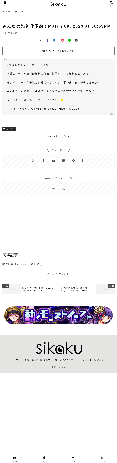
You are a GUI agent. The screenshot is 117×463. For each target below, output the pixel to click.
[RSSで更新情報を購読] (63, 189)
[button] (76, 40)
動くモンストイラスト (66, 359)
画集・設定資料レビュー (37, 359)
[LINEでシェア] (69, 40)
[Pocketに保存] (62, 40)
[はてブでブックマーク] (54, 40)
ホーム (16, 359)
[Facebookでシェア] (47, 40)
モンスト (10, 129)
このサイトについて (93, 359)
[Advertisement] (58, 225)
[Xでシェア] (40, 40)
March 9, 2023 (69, 109)
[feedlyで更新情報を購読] (53, 189)
